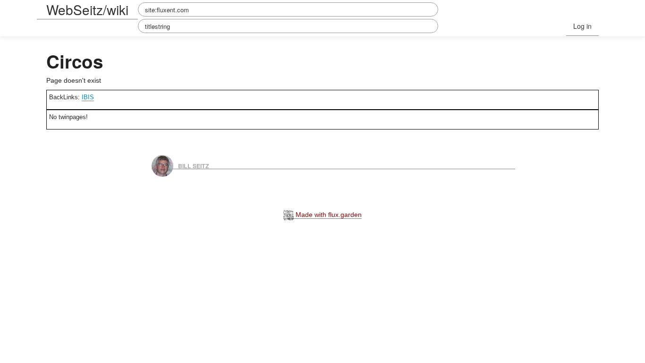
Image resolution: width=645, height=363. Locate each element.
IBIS (88, 97)
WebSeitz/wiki (87, 9)
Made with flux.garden (328, 214)
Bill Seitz (193, 165)
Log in (582, 26)
